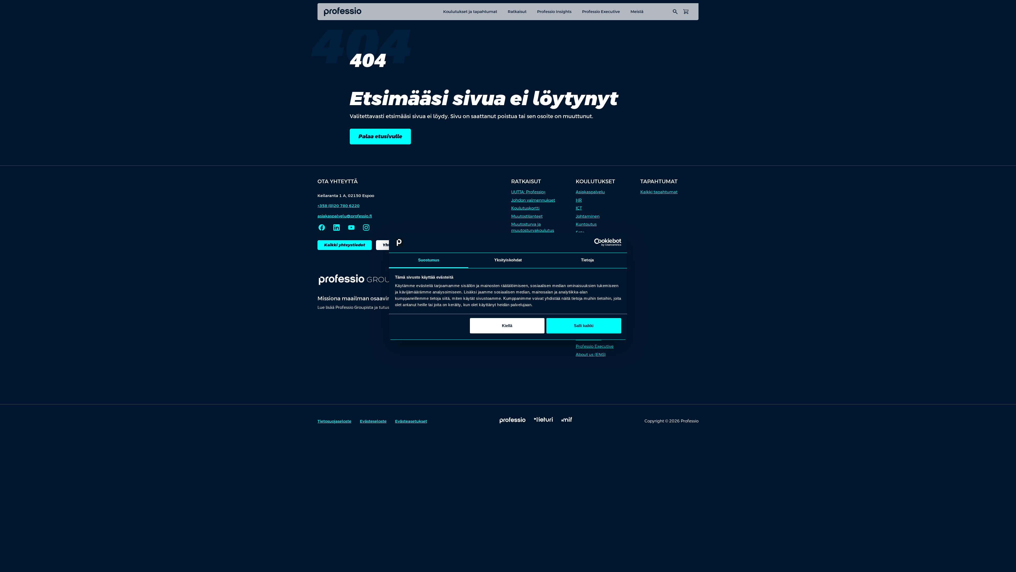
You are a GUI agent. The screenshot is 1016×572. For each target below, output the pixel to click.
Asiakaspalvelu (590, 192)
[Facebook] (322, 227)
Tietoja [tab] (587, 260)
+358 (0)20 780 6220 (339, 205)
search (675, 11)
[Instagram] (366, 227)
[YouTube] (351, 227)
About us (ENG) (591, 354)
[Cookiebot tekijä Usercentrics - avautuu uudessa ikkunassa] (598, 243)
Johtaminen (588, 216)
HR (579, 200)
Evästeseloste (373, 421)
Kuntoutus (586, 224)
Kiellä (507, 325)
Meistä (637, 11)
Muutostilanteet (527, 216)
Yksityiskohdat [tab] (508, 260)
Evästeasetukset (411, 421)
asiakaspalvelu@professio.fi (345, 216)
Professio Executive (601, 11)
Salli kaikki (583, 325)
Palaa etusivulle (380, 136)
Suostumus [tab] (428, 260)
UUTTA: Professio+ (528, 192)
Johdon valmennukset (533, 200)
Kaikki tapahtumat (659, 192)
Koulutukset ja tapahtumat (470, 11)
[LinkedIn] (336, 227)
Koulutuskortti (525, 208)
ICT (579, 208)
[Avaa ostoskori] (686, 11)
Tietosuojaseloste (334, 421)
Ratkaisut (517, 11)
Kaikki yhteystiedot (344, 245)
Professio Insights (554, 11)
